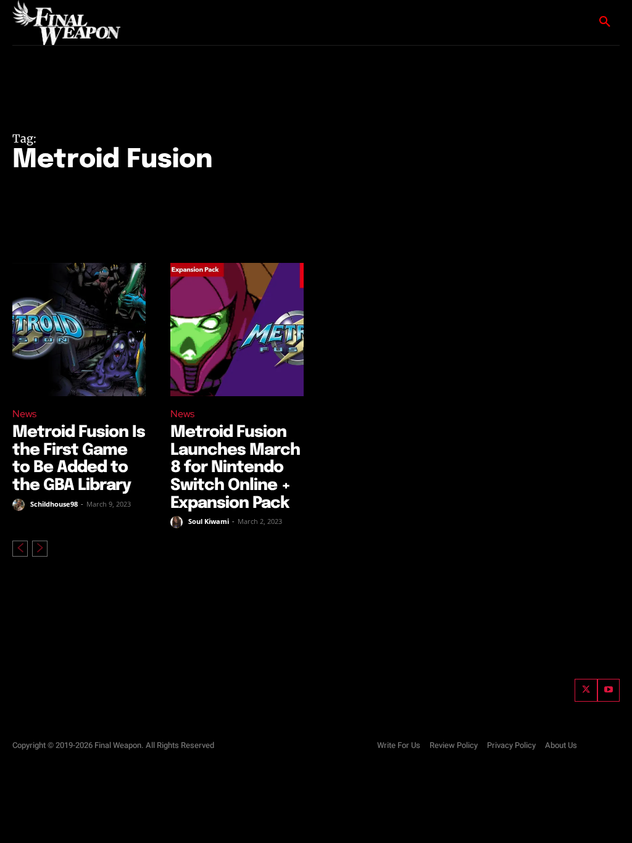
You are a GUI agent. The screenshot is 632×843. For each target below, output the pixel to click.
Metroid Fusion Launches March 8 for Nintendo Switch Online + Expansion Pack (235, 467)
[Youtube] (608, 690)
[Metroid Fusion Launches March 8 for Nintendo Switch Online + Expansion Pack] (237, 329)
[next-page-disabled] (40, 549)
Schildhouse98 (54, 504)
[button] (605, 22)
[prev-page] (20, 549)
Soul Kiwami (208, 521)
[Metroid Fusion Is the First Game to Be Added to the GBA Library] (79, 329)
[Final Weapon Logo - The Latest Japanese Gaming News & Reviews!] (68, 22)
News (24, 413)
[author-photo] (20, 505)
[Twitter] (586, 690)
